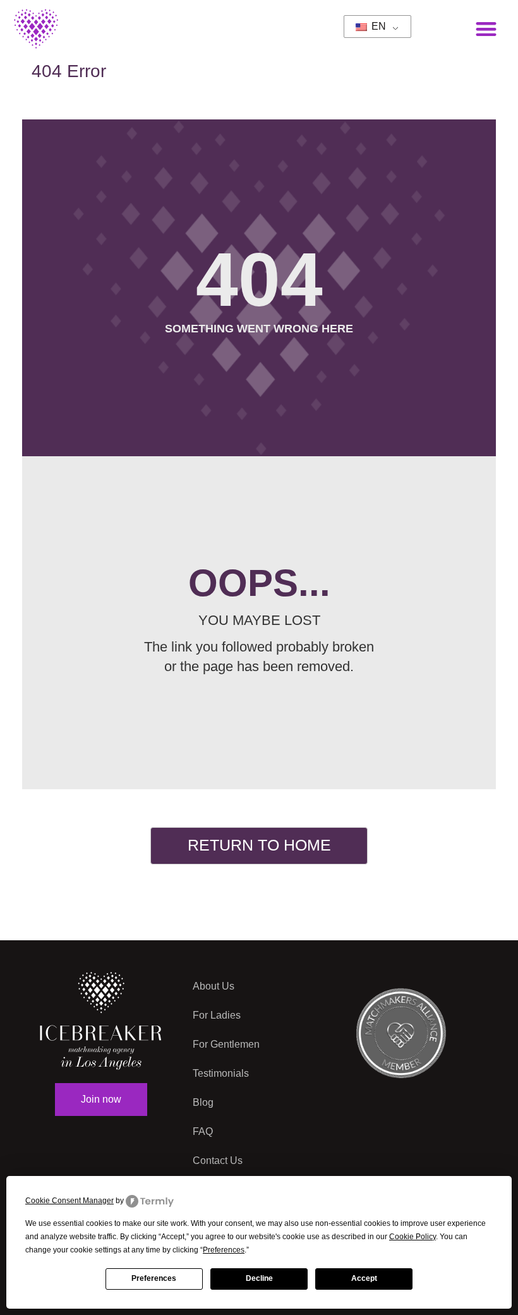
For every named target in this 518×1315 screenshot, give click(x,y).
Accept (364, 1278)
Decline (259, 1278)
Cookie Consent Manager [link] (69, 1200)
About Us (213, 986)
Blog (203, 1102)
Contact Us (218, 1160)
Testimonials (221, 1073)
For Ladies (217, 1015)
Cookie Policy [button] (412, 1236)
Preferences (153, 1278)
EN (377, 26)
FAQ (203, 1131)
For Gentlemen (226, 1044)
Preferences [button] (223, 1249)
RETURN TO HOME (259, 845)
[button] (486, 28)
